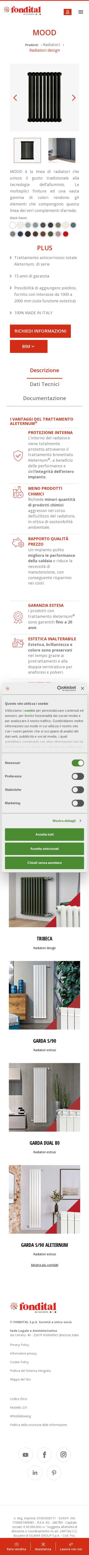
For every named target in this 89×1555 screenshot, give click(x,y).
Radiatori (51, 44)
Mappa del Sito (20, 1379)
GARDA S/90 (44, 1041)
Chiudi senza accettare (44, 863)
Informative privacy (23, 1353)
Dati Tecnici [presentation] (44, 384)
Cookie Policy (19, 1362)
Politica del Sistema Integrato (30, 1371)
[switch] (78, 776)
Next (74, 98)
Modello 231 (18, 1407)
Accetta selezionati (44, 848)
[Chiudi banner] (82, 688)
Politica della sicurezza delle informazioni (38, 1425)
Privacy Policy (19, 1345)
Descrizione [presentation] (44, 370)
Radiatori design (44, 50)
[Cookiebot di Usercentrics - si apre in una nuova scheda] (57, 688)
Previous (15, 98)
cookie (30, 710)
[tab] (44, 371)
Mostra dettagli (64, 821)
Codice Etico (18, 1399)
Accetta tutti (44, 834)
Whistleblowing (20, 1416)
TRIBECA (44, 938)
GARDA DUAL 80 (45, 1143)
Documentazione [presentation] (44, 398)
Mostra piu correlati (44, 1265)
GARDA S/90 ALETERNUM (44, 1245)
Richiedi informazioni (40, 331)
